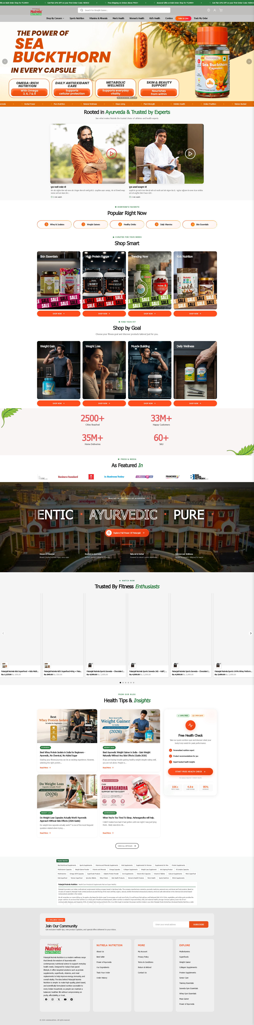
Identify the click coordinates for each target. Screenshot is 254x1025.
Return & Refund (144, 967)
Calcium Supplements (175, 874)
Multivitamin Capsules (65, 869)
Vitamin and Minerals (99, 869)
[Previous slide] (5, 61)
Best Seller (101, 957)
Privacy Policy (143, 957)
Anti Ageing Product (166, 869)
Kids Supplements (126, 865)
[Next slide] (249, 61)
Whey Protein (104, 878)
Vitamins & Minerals (98, 18)
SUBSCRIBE (198, 924)
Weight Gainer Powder (82, 869)
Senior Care (183, 977)
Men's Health (118, 18)
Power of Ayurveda (104, 962)
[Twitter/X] (59, 999)
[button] (87, 154)
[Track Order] (208, 10)
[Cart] (221, 10)
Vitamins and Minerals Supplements (107, 865)
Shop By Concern (54, 18)
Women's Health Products (136, 878)
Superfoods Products (93, 874)
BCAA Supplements (178, 878)
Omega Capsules (114, 869)
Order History (102, 977)
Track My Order (201, 18)
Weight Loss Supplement (149, 869)
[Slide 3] (122, 97)
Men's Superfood (191, 874)
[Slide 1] (118, 97)
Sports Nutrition (77, 18)
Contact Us (142, 972)
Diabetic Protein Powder (111, 874)
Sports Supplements (86, 865)
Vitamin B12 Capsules (144, 874)
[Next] (251, 633)
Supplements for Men (161, 865)
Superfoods (183, 957)
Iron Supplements (127, 874)
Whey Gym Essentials (187, 993)
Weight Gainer (185, 962)
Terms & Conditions (145, 962)
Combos (169, 18)
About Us (100, 951)
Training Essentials (186, 983)
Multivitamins (62, 874)
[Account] (214, 10)
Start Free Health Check (189, 771)
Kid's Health (154, 18)
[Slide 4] (124, 97)
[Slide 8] (131, 97)
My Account (142, 951)
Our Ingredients (103, 967)
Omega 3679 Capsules (77, 874)
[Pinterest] (71, 999)
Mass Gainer (184, 999)
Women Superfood (76, 878)
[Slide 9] (133, 97)
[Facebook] (46, 999)
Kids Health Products (118, 878)
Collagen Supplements (131, 869)
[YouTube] (65, 999)
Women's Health (137, 18)
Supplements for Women (144, 865)
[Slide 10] (135, 97)
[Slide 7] (129, 97)
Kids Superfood (62, 878)
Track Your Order (103, 972)
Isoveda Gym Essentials (188, 988)
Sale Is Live (183, 18)
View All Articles (125, 846)
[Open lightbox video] (20, 635)
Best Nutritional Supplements (67, 865)
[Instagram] (52, 999)
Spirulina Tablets (91, 878)
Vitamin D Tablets (159, 874)
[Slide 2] (120, 97)
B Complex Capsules (182, 869)
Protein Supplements (178, 865)
